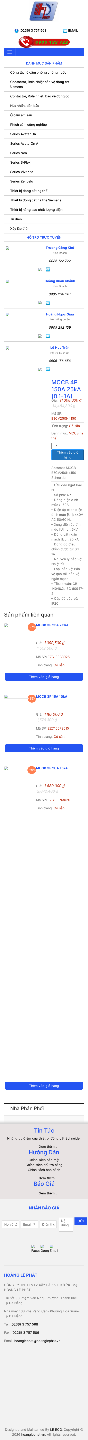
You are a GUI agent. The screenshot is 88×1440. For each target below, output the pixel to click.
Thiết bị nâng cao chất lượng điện (36, 210)
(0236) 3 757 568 (32, 30)
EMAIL (72, 30)
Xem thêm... (48, 1146)
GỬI (81, 1221)
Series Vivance (21, 172)
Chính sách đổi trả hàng (44, 1165)
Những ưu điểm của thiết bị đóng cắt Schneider (44, 1138)
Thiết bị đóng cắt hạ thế (28, 191)
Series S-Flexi (20, 162)
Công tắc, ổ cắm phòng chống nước (38, 72)
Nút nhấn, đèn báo (24, 106)
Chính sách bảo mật (44, 1160)
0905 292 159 (60, 327)
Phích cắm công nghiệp (28, 124)
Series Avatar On (23, 134)
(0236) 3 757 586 (25, 1332)
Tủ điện (16, 219)
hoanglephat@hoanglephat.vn (37, 1341)
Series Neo (18, 153)
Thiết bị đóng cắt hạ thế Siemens (35, 200)
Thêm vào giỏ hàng (67, 454)
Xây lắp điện (19, 228)
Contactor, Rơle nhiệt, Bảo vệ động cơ (39, 96)
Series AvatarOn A (24, 143)
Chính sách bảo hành (44, 1170)
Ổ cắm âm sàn (21, 115)
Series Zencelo (21, 181)
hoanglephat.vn (33, 1434)
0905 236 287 (60, 294)
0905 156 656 (60, 361)
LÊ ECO (56, 1429)
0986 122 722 (60, 261)
